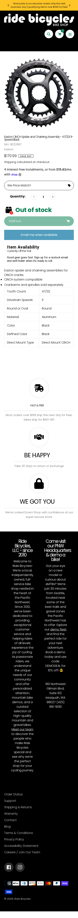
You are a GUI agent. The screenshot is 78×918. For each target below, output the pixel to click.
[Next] (69, 5)
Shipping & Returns (18, 807)
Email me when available (39, 235)
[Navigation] (70, 34)
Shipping (10, 162)
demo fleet (58, 629)
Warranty (11, 813)
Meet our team (22, 729)
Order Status (13, 794)
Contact (10, 820)
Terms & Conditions (18, 833)
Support (10, 801)
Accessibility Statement (21, 846)
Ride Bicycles (22, 899)
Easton (8, 149)
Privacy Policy (14, 839)
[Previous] (8, 5)
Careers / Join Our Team (22, 852)
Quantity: (17, 196)
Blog (7, 826)
